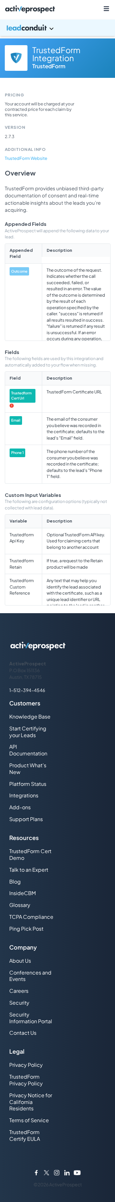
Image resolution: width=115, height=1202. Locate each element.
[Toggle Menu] (106, 9)
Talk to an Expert (28, 869)
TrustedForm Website (26, 158)
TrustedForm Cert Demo (30, 854)
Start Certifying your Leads (27, 731)
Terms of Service (29, 1120)
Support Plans (26, 819)
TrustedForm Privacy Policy (26, 1080)
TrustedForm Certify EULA (24, 1135)
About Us (20, 960)
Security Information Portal (30, 1018)
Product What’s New (27, 768)
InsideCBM (22, 893)
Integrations (23, 795)
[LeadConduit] (57, 28)
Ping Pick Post (26, 928)
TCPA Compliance (31, 916)
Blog (15, 881)
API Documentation (28, 750)
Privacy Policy (26, 1064)
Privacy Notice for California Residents (30, 1102)
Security (19, 1002)
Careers (18, 990)
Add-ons (20, 807)
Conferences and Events (30, 976)
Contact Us (22, 1032)
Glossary (19, 905)
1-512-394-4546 (27, 690)
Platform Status (27, 783)
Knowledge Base (29, 716)
